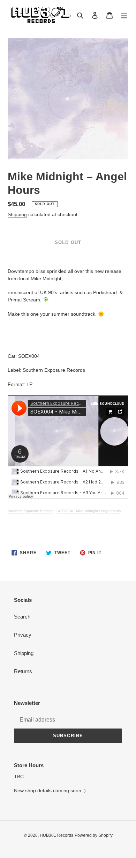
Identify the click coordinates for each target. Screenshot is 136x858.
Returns (23, 671)
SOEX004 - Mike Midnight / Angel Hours (88, 511)
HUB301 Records (56, 835)
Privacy (22, 635)
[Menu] (124, 15)
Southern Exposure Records (30, 511)
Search (22, 617)
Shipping (17, 214)
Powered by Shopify (94, 835)
